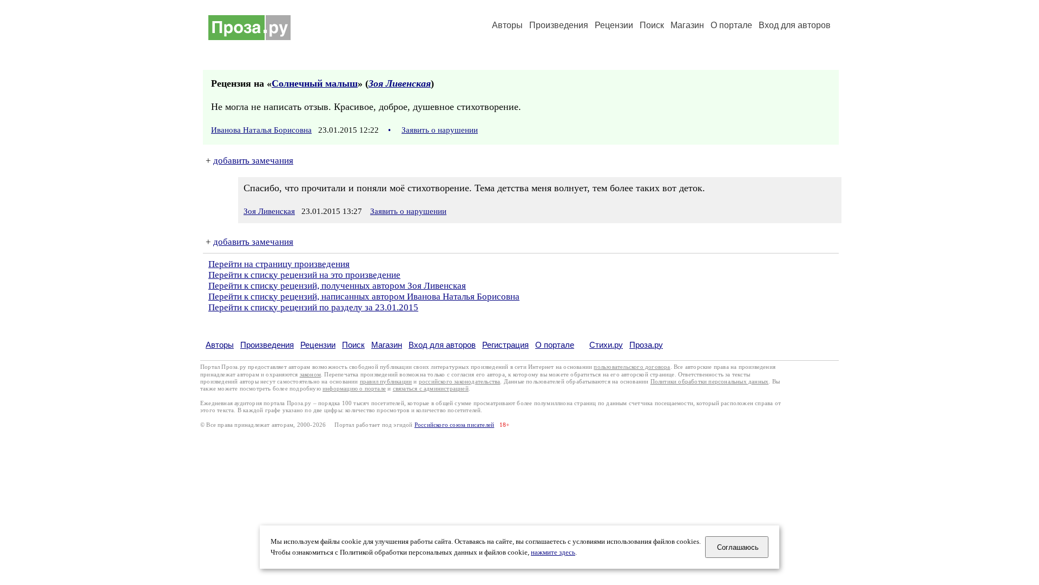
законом (310, 375)
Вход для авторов (795, 25)
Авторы (507, 25)
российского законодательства (460, 382)
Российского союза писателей (454, 425)
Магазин (687, 25)
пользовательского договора (632, 367)
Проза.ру (646, 344)
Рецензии (614, 25)
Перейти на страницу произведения (279, 264)
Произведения (558, 25)
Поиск (652, 25)
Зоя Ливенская (400, 83)
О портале (554, 344)
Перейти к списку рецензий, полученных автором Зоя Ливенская (337, 286)
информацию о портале (354, 389)
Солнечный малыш (315, 83)
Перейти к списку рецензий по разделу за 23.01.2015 (313, 307)
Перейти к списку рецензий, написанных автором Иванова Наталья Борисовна (364, 296)
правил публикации (386, 382)
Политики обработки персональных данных (709, 382)
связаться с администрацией (431, 389)
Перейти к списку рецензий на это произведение (304, 275)
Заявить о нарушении (440, 130)
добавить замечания (253, 160)
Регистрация (505, 344)
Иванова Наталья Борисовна (261, 130)
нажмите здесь (553, 552)
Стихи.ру (606, 344)
